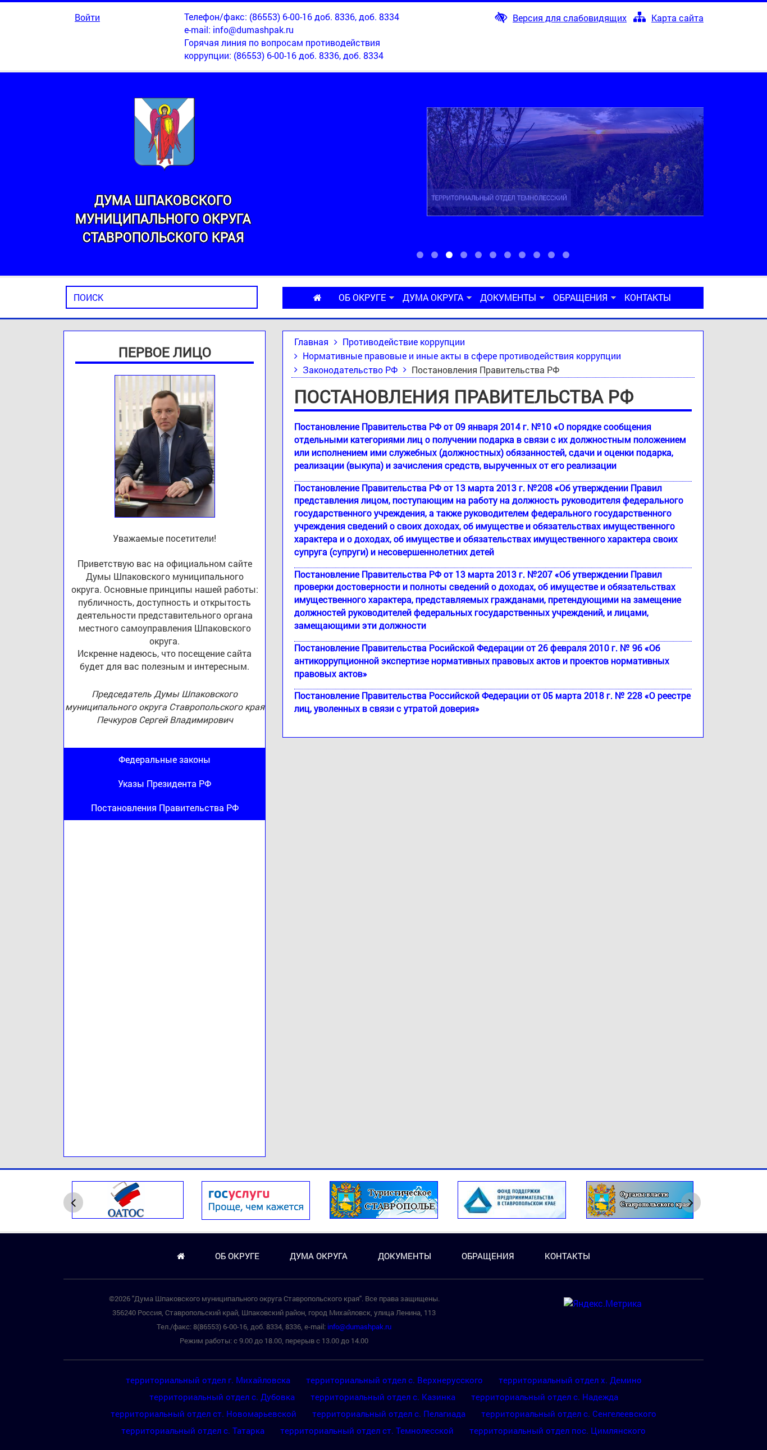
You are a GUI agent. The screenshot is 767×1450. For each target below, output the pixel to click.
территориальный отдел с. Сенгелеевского (568, 1413)
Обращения (580, 297)
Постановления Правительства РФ (165, 807)
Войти (87, 17)
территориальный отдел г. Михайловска (208, 1379)
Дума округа (433, 297)
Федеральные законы (164, 759)
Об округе (362, 297)
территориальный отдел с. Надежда (544, 1396)
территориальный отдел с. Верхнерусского (394, 1379)
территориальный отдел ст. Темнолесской (367, 1430)
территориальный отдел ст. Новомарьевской (203, 1413)
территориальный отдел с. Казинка (383, 1396)
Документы (508, 297)
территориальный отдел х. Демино (570, 1379)
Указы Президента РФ (164, 783)
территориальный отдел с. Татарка (192, 1430)
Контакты (647, 297)
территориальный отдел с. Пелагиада (388, 1413)
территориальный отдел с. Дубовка (222, 1396)
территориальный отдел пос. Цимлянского (557, 1430)
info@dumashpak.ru (253, 29)
